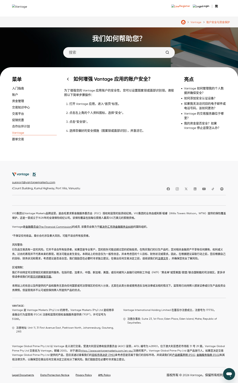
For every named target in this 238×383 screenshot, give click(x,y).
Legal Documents (23, 374)
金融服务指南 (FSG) (208, 354)
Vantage (196, 22)
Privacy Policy (84, 374)
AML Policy (104, 374)
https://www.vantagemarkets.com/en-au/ (106, 350)
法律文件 (163, 258)
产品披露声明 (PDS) (183, 354)
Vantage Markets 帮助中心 (183, 22)
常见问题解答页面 (40, 276)
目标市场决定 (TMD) (103, 354)
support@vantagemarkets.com (33, 182)
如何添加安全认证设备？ (200, 98)
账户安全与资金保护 (218, 22)
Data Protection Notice (54, 374)
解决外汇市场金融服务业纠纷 (116, 226)
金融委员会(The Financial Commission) (48, 226)
